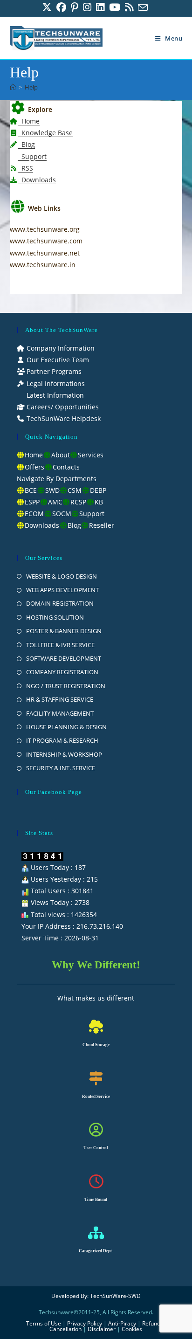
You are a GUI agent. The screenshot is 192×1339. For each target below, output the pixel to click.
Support (32, 156)
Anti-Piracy (122, 1323)
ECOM (34, 513)
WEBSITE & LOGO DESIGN (61, 576)
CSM (75, 490)
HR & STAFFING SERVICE (59, 699)
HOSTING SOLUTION (55, 617)
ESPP (32, 501)
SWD (52, 490)
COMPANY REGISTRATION (62, 672)
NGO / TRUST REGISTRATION (65, 686)
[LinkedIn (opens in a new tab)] (100, 7)
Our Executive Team (57, 359)
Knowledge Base (45, 132)
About (60, 454)
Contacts (66, 466)
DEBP (98, 490)
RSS (25, 168)
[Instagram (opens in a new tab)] (87, 7)
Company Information (60, 348)
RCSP (78, 501)
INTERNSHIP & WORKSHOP (64, 754)
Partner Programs (53, 371)
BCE (31, 490)
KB (99, 501)
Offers (34, 466)
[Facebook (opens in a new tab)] (61, 7)
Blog (26, 144)
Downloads (37, 179)
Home (29, 121)
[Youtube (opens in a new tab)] (115, 7)
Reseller (101, 525)
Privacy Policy (84, 1323)
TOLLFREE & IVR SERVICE (60, 645)
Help (31, 87)
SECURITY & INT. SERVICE (60, 768)
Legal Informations (55, 383)
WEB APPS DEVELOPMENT (62, 590)
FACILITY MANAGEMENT (60, 713)
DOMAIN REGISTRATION (60, 603)
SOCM (61, 513)
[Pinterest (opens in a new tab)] (75, 7)
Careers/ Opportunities (62, 406)
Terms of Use (43, 1323)
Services (90, 454)
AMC (55, 501)
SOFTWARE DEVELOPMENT (63, 658)
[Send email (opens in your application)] (143, 7)
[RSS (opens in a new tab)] (129, 7)
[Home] (13, 87)
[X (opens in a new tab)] (48, 7)
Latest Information (54, 395)
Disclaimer (102, 1329)
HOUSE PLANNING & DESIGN (66, 727)
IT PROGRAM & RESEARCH (62, 740)
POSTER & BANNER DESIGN (64, 631)
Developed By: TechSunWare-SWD (96, 1296)
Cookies (132, 1329)
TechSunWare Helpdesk (63, 418)
